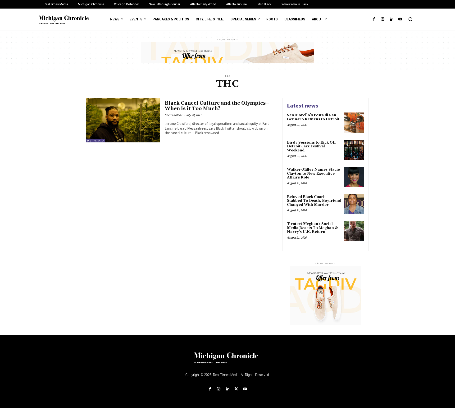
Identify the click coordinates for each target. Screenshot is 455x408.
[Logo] (227, 360)
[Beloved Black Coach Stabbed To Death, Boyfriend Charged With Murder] (354, 204)
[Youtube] (400, 19)
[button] (410, 19)
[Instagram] (382, 19)
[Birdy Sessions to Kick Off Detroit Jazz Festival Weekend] (354, 150)
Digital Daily (95, 140)
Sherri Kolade (173, 115)
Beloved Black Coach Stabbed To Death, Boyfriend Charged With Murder (314, 201)
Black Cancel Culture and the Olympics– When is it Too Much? (217, 106)
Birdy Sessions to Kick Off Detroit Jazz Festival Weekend (311, 146)
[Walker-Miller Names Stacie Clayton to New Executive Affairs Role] (354, 177)
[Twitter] (236, 389)
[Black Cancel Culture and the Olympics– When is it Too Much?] (123, 120)
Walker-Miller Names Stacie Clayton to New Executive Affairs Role (313, 173)
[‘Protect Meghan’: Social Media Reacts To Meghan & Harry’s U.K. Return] (354, 231)
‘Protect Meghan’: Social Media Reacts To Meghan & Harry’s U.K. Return (312, 228)
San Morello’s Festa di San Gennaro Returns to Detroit (313, 117)
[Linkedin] (391, 19)
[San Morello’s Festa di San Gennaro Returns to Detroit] (354, 123)
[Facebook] (374, 19)
